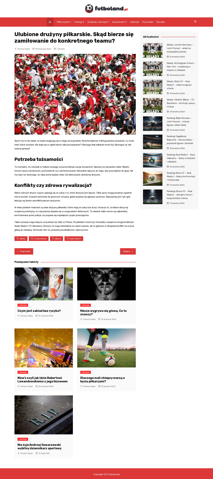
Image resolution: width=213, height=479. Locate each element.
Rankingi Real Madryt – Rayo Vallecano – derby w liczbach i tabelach (181, 158)
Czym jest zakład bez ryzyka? (39, 311)
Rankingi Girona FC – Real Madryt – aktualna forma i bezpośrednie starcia (179, 195)
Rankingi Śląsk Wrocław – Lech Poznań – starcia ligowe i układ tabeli (179, 121)
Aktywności (118, 21)
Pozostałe (147, 21)
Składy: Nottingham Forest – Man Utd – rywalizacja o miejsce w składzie (181, 66)
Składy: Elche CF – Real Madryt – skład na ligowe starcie (179, 85)
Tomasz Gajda (23, 49)
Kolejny (126, 251)
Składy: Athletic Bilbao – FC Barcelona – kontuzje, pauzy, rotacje (181, 103)
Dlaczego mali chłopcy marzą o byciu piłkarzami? (102, 379)
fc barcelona (40, 238)
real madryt (75, 238)
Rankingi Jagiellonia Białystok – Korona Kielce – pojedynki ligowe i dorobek (180, 140)
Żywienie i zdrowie (97, 21)
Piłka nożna (63, 21)
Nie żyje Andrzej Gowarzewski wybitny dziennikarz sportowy (40, 446)
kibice (58, 238)
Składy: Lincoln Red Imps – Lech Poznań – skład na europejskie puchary (180, 48)
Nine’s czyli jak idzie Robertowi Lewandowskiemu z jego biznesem (43, 379)
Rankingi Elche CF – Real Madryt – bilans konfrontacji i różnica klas (181, 176)
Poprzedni (25, 251)
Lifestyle (134, 21)
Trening (78, 21)
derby (22, 238)
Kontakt (161, 21)
